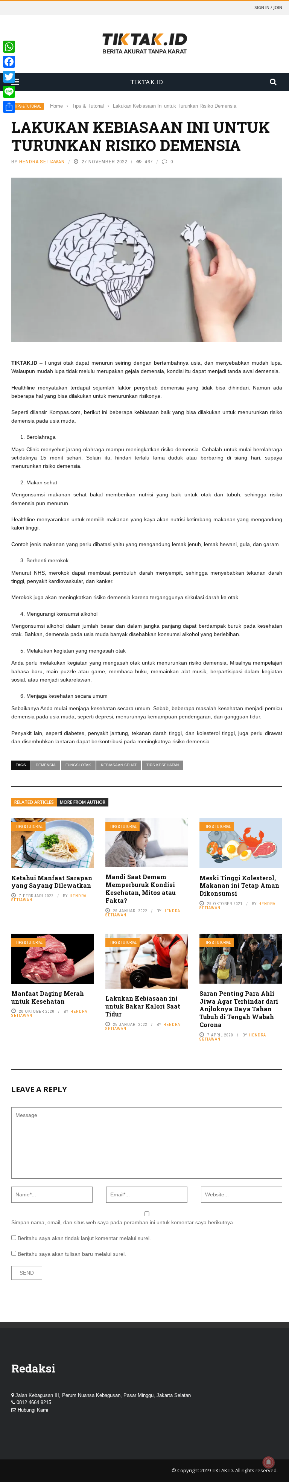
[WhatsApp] (9, 46)
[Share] (9, 106)
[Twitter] (9, 76)
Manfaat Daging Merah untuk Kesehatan (47, 997)
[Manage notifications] (269, 1462)
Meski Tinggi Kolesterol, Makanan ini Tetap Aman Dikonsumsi (239, 886)
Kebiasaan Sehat (119, 765)
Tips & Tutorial (27, 106)
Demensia (46, 765)
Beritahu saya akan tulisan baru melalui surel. (72, 1254)
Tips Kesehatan (162, 765)
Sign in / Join (268, 7)
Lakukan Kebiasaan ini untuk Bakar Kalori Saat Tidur (142, 1006)
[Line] (9, 91)
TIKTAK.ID (222, 1470)
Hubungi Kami (33, 1410)
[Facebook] (9, 61)
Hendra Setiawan (42, 161)
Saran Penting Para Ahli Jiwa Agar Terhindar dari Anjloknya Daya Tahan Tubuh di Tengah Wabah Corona (238, 1009)
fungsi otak (78, 765)
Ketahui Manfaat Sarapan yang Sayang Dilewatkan (51, 882)
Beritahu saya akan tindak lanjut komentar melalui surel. (84, 1238)
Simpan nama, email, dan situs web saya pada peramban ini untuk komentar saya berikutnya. (122, 1222)
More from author (82, 802)
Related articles (34, 802)
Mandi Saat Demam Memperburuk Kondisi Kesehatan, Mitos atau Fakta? (140, 888)
